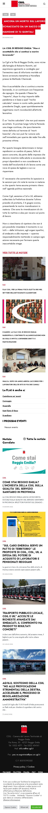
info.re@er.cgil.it (26, 748)
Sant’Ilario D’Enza (10, 410)
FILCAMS (7, 772)
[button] (4, 3)
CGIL (5, 14)
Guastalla (7, 406)
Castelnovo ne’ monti (12, 396)
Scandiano (7, 415)
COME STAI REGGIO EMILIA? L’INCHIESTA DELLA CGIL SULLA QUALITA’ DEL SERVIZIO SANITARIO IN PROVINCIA (23, 487)
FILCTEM (17, 772)
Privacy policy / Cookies (24, 766)
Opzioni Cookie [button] (10, 807)
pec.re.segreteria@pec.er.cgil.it (26, 754)
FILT (34, 772)
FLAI (13, 14)
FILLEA (26, 772)
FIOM (40, 772)
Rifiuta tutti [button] (24, 807)
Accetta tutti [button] (36, 807)
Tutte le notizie (35, 439)
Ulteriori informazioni (11, 800)
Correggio (7, 401)
